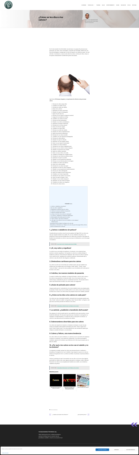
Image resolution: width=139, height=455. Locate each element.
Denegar (116, 449)
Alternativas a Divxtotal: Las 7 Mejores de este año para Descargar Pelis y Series (68, 224)
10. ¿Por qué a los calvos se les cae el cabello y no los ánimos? (64, 220)
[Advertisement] (69, 35)
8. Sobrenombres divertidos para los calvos (60, 217)
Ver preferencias (130, 449)
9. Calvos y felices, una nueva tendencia (59, 218)
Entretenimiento (54, 409)
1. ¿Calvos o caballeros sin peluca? (58, 206)
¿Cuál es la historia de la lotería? (57, 226)
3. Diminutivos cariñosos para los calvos (59, 209)
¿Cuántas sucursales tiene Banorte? (60, 414)
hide (71, 203)
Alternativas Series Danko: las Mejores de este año (61, 223)
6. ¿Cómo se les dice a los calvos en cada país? (60, 214)
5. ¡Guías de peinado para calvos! (57, 212)
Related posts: (55, 221)
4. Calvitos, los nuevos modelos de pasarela (60, 211)
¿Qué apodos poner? (82, 414)
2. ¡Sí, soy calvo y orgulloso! (56, 207)
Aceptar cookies (102, 449)
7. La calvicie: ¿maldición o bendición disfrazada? (61, 215)
